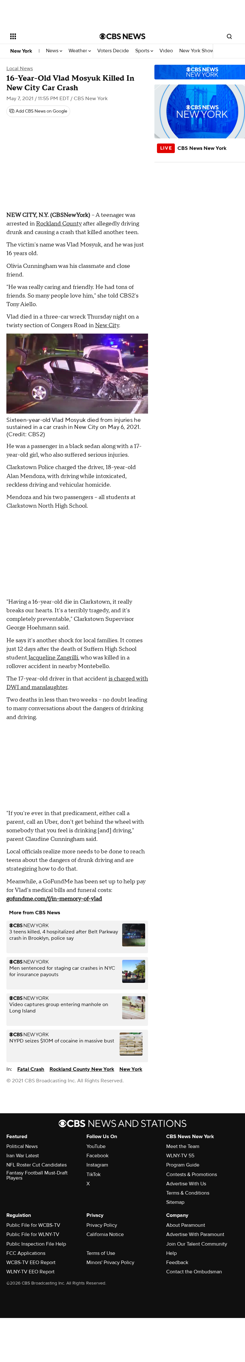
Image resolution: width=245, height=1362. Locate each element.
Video (166, 51)
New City (107, 325)
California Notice (105, 1234)
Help (171, 1253)
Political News (22, 1146)
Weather (78, 51)
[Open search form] (229, 36)
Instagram (97, 1164)
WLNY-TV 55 (180, 1155)
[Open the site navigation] (47, 36)
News (53, 51)
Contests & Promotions (191, 1174)
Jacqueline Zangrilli (52, 657)
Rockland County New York (81, 1069)
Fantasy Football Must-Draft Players (37, 1175)
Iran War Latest (22, 1155)
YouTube (96, 1146)
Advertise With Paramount (195, 1234)
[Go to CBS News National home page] (122, 36)
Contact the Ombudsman (194, 1271)
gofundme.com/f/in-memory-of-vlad (54, 898)
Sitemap (175, 1202)
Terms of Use (100, 1253)
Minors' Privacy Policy (110, 1262)
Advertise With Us (186, 1183)
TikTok (93, 1174)
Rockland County (59, 223)
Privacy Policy (101, 1225)
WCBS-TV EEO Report (31, 1262)
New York (21, 51)
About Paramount (185, 1225)
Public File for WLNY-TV (32, 1234)
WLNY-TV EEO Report (30, 1271)
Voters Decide (113, 51)
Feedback (177, 1262)
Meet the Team (182, 1146)
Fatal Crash (30, 1069)
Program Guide (182, 1164)
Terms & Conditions (187, 1193)
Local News (19, 68)
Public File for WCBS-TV (33, 1225)
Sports (143, 51)
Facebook (97, 1155)
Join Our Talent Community (196, 1244)
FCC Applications (25, 1253)
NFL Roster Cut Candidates (36, 1164)
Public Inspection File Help (36, 1244)
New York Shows (198, 51)
